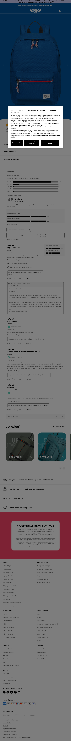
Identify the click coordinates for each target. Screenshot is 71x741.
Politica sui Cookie (37, 125)
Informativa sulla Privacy (22, 125)
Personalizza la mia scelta (49, 142)
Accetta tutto (16, 143)
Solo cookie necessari (32, 142)
